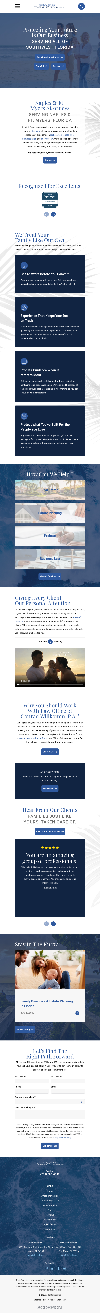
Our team (35, 131)
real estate (55, 135)
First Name (20, 1076)
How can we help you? (25, 1107)
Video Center (50, 1224)
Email (53, 1086)
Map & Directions (36, 1255)
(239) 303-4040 (50, 1174)
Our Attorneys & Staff (50, 1200)
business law (47, 139)
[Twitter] (47, 1268)
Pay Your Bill (50, 1219)
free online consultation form (32, 738)
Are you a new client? (25, 1097)
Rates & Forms (50, 1205)
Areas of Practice (49, 1196)
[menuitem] (37, 1300)
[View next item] (53, 214)
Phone (18, 1086)
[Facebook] (41, 1268)
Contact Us (49, 160)
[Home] (49, 6)
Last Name (56, 1076)
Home (50, 1191)
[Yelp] (58, 1268)
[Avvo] (35, 1268)
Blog (50, 1210)
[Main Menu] (17, 6)
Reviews (50, 1215)
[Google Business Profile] (64, 1268)
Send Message (50, 1146)
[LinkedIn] (52, 1268)
